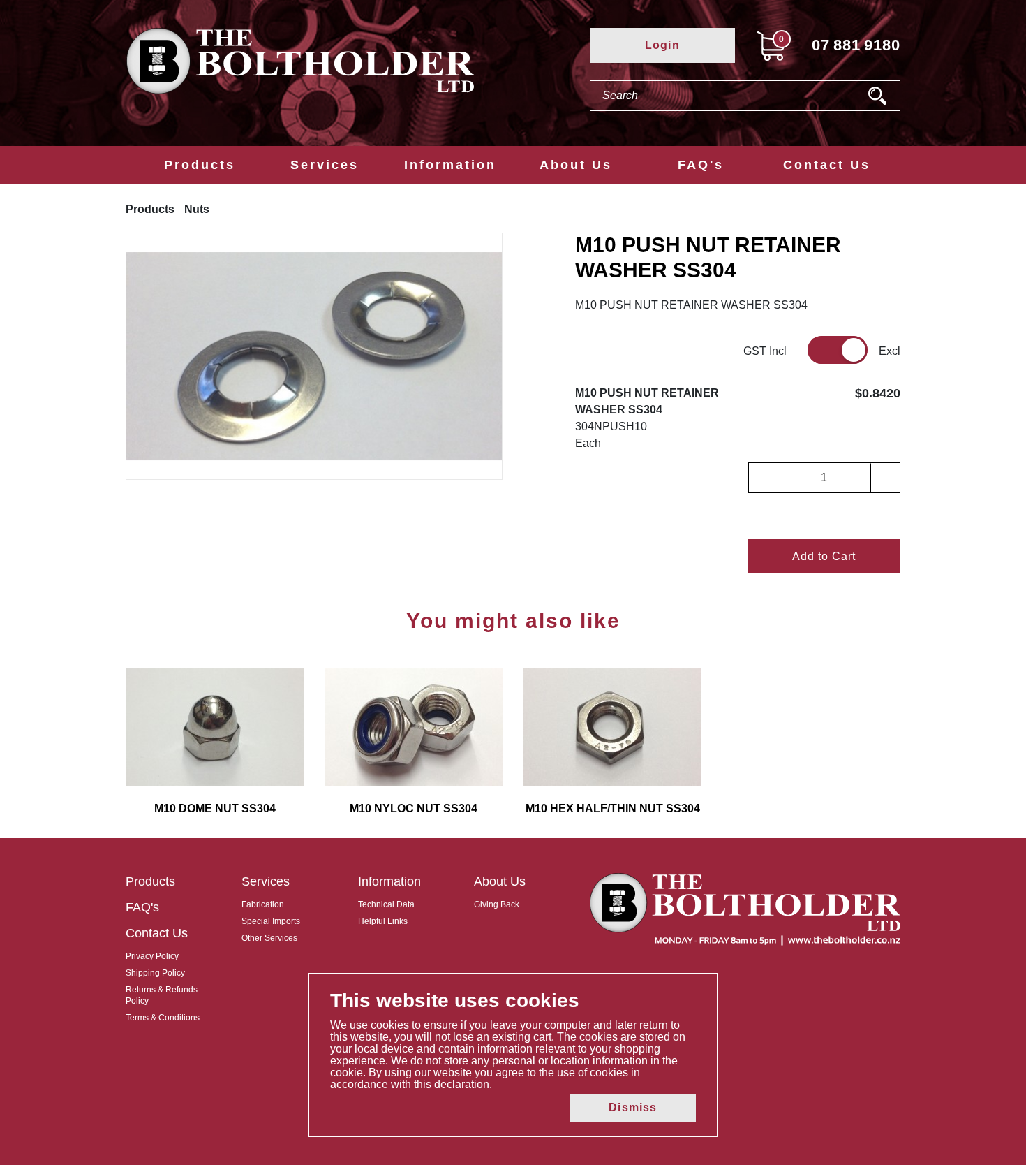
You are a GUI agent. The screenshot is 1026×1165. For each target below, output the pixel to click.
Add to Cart (824, 556)
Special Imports (270, 921)
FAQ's (701, 165)
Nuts (196, 209)
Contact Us (826, 165)
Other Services (269, 938)
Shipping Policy (155, 973)
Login (662, 45)
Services (324, 165)
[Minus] (763, 477)
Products (199, 165)
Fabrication (262, 904)
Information (450, 165)
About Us (576, 165)
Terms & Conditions (163, 1018)
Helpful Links (383, 921)
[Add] (885, 477)
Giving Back (496, 904)
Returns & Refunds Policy (162, 995)
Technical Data (386, 904)
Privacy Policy (152, 956)
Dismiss (633, 1107)
